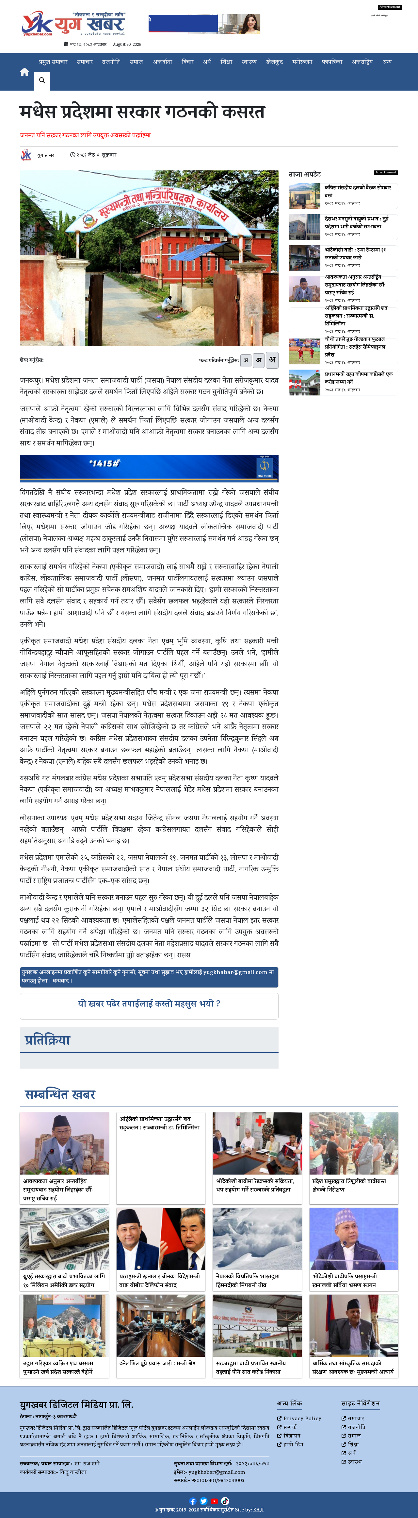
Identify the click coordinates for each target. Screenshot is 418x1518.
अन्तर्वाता (162, 62)
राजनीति (111, 62)
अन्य (387, 62)
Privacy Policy (303, 1419)
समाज (136, 62)
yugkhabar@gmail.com (217, 1473)
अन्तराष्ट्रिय (362, 62)
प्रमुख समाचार (53, 62)
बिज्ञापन (292, 1436)
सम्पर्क (290, 1428)
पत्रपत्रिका (332, 62)
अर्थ (207, 62)
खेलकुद (274, 62)
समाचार (84, 62)
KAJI (258, 1511)
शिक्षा (226, 62)
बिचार (187, 62)
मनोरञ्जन (302, 62)
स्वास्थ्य (249, 62)
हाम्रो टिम (294, 1445)
